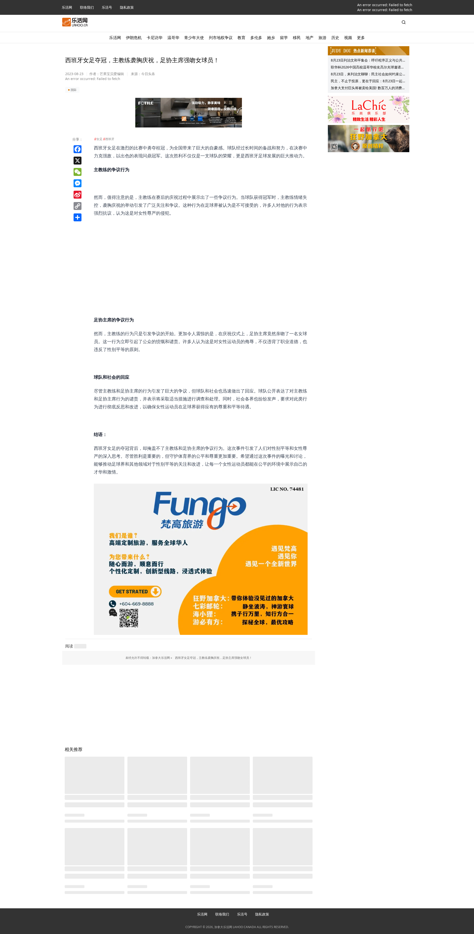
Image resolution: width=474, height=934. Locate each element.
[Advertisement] (201, 251)
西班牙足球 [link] (256, 156)
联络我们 (87, 7)
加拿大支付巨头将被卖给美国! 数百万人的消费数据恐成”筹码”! (368, 88)
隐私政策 (127, 7)
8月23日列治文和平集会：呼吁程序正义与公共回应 (368, 61)
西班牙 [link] (100, 148)
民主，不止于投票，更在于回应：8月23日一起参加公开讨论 (368, 81)
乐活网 (67, 7)
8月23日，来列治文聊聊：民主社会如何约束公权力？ (368, 75)
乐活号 (107, 7)
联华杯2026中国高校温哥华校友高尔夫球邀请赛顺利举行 (367, 68)
